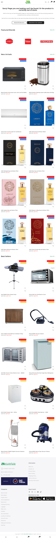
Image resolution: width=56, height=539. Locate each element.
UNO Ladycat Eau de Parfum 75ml (9, 210)
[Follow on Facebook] (29, 492)
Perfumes (3, 520)
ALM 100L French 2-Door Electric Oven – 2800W (12, 373)
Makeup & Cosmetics (6, 522)
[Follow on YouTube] (38, 492)
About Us (31, 466)
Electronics (3, 502)
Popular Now (4, 497)
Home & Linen (4, 518)
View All (52, 30)
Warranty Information (34, 480)
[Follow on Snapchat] (35, 492)
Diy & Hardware (4, 513)
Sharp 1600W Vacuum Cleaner (36, 333)
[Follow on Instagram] (32, 492)
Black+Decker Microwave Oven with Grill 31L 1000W (13, 92)
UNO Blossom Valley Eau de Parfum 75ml (39, 210)
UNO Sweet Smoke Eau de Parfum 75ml (39, 249)
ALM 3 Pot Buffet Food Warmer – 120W (38, 412)
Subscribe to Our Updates (35, 22)
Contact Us (31, 469)
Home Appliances (5, 499)
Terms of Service (32, 478)
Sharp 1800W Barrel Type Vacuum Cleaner (39, 451)
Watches (3, 525)
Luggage (3, 506)
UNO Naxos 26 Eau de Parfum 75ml (9, 249)
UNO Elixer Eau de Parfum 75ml (37, 171)
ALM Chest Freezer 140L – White (9, 412)
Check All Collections (19, 22)
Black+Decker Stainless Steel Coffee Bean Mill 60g (41, 92)
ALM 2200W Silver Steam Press (8, 294)
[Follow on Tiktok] (41, 492)
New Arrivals (4, 492)
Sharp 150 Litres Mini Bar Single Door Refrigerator (41, 373)
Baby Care (3, 509)
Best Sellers (4, 495)
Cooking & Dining (5, 504)
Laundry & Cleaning (5, 516)
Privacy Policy (32, 471)
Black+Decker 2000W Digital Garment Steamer (12, 451)
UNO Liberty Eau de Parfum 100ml (37, 131)
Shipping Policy (32, 475)
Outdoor (3, 511)
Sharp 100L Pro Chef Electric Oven (37, 294)
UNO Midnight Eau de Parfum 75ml (9, 171)
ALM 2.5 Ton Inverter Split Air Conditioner (11, 131)
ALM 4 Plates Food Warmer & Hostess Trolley (12, 333)
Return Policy (32, 473)
